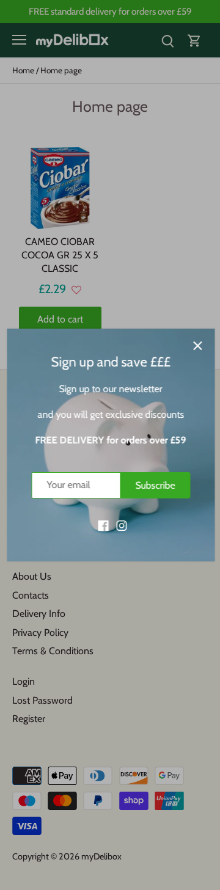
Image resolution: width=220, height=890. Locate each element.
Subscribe (154, 485)
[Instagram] (121, 524)
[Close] (196, 345)
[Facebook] (102, 524)
